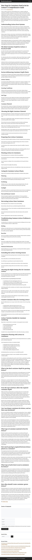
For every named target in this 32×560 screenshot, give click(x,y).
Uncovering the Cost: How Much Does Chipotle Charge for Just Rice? (13, 547)
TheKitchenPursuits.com (13, 558)
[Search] (12, 536)
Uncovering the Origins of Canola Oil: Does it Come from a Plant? (13, 554)
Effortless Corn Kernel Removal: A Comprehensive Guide (11, 549)
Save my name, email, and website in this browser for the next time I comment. (16, 526)
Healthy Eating (5, 501)
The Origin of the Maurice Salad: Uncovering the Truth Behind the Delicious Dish (15, 546)
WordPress (23, 558)
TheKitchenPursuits (6, 1)
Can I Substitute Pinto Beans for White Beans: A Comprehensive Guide (13, 552)
